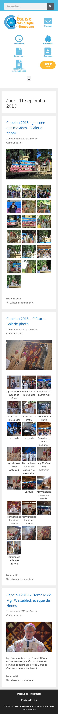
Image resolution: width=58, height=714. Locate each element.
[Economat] (19, 51)
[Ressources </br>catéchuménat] (19, 64)
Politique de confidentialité (29, 694)
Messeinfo (19, 43)
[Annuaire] (48, 51)
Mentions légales (29, 700)
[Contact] (48, 21)
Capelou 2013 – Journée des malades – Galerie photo (25, 127)
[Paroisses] (48, 39)
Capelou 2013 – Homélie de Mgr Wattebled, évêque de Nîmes (28, 600)
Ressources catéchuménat (19, 70)
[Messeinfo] (19, 38)
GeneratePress (29, 709)
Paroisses (48, 43)
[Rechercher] (50, 6)
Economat (19, 56)
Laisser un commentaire (22, 303)
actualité (14, 575)
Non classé (15, 298)
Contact (48, 26)
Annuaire (48, 56)
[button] (29, 78)
